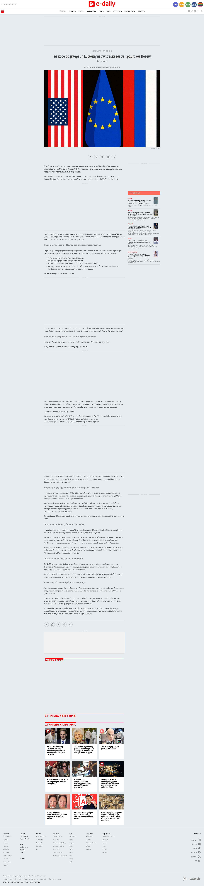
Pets (70, 855)
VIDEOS (81, 11)
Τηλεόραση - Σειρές (108, 836)
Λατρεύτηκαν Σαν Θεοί (60, 855)
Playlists (105, 852)
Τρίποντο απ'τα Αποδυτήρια (57, 838)
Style (70, 862)
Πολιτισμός (6, 858)
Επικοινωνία (6, 876)
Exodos (88, 839)
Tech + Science (7, 855)
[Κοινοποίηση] (114, 157)
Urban (88, 846)
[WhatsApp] (96, 157)
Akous (59, 879)
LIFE (107, 11)
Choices (22, 858)
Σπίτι (70, 849)
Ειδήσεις (6, 834)
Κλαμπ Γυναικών (57, 852)
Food (71, 839)
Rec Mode (39, 843)
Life (70, 834)
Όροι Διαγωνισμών (25, 876)
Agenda (88, 849)
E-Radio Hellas (13, 879)
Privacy (34, 876)
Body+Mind (72, 836)
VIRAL (100, 11)
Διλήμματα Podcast (58, 846)
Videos (38, 834)
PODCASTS (91, 11)
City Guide (89, 834)
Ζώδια (22, 850)
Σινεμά (105, 843)
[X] (102, 157)
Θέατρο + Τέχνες (91, 843)
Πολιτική (5, 846)
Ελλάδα (5, 839)
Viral (21, 844)
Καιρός (5, 865)
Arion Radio (43, 879)
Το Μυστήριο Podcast (59, 843)
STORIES (107, 51)
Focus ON (39, 846)
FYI (37, 849)
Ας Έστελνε (56, 849)
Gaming (105, 849)
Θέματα (22, 834)
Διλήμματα (39, 839)
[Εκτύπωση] (108, 157)
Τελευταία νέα (7, 836)
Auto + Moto (7, 862)
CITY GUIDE (117, 11)
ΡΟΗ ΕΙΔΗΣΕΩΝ (135, 193)
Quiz (21, 852)
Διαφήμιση (15, 876)
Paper (104, 846)
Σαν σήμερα (24, 836)
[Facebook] (90, 157)
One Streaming (33, 879)
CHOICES (140, 11)
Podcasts (56, 834)
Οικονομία (6, 849)
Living (71, 858)
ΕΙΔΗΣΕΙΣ (62, 11)
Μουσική (105, 839)
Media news (24, 847)
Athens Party (52, 879)
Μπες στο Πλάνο (41, 836)
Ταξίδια (71, 843)
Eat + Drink (89, 836)
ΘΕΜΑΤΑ (71, 11)
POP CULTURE (129, 11)
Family (71, 852)
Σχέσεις (71, 846)
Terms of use (41, 876)
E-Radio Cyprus (23, 879)
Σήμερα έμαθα (24, 839)
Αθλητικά (6, 852)
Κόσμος (5, 843)
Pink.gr (5, 879)
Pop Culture (106, 834)
